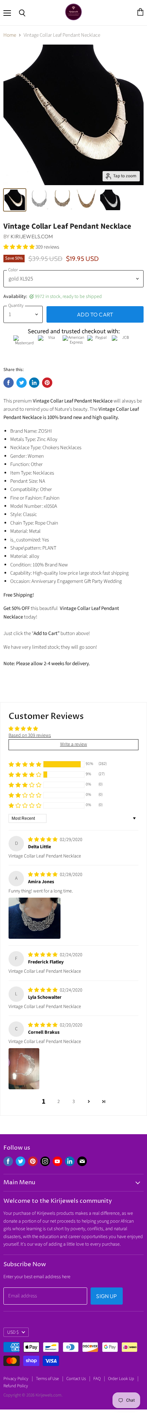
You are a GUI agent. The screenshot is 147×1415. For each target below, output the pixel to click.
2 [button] (58, 1101)
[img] (43, 839)
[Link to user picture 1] (35, 918)
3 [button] (73, 1101)
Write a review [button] (73, 744)
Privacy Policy (15, 1379)
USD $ (13, 1332)
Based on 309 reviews (30, 735)
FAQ (97, 1379)
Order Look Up (121, 1379)
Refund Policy (15, 1386)
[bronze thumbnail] (62, 200)
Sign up (106, 1296)
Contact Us (76, 1379)
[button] (19, 247)
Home (9, 35)
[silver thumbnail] (15, 200)
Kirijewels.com (32, 236)
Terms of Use (47, 1379)
